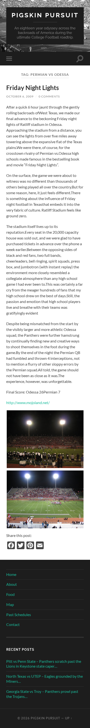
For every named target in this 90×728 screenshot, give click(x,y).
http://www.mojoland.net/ (28, 402)
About (11, 584)
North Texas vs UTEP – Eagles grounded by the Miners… (44, 678)
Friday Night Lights (32, 87)
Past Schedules (18, 614)
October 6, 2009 (20, 96)
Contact (13, 624)
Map (10, 604)
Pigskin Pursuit (45, 15)
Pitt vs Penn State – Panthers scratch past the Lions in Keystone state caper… (43, 664)
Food (10, 594)
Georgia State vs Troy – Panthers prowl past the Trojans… (42, 694)
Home (11, 574)
